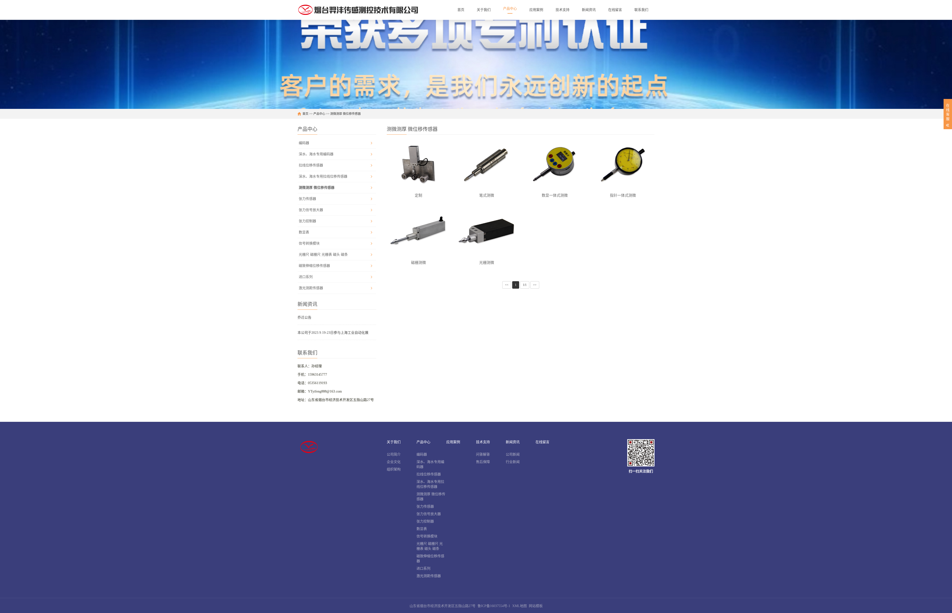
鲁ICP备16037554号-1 (493, 606)
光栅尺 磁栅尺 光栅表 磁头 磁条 (323, 254)
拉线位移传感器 (311, 165)
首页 (305, 114)
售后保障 (483, 462)
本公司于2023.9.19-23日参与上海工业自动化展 (333, 333)
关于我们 (394, 442)
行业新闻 (513, 462)
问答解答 (483, 454)
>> (534, 285)
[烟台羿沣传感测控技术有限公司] (358, 10)
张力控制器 (307, 221)
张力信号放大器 (311, 210)
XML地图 (519, 606)
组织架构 (394, 469)
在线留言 (542, 442)
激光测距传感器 (311, 288)
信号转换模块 (309, 243)
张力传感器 (307, 199)
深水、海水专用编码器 (316, 154)
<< (506, 285)
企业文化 (394, 462)
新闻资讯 (513, 442)
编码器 (304, 143)
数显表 (304, 232)
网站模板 (536, 606)
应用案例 (453, 442)
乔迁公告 (304, 317)
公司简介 (394, 454)
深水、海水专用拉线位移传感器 (323, 176)
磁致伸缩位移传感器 (314, 266)
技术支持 (483, 442)
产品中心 (319, 114)
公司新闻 (513, 454)
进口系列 (306, 277)
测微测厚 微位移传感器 (345, 114)
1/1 (525, 285)
